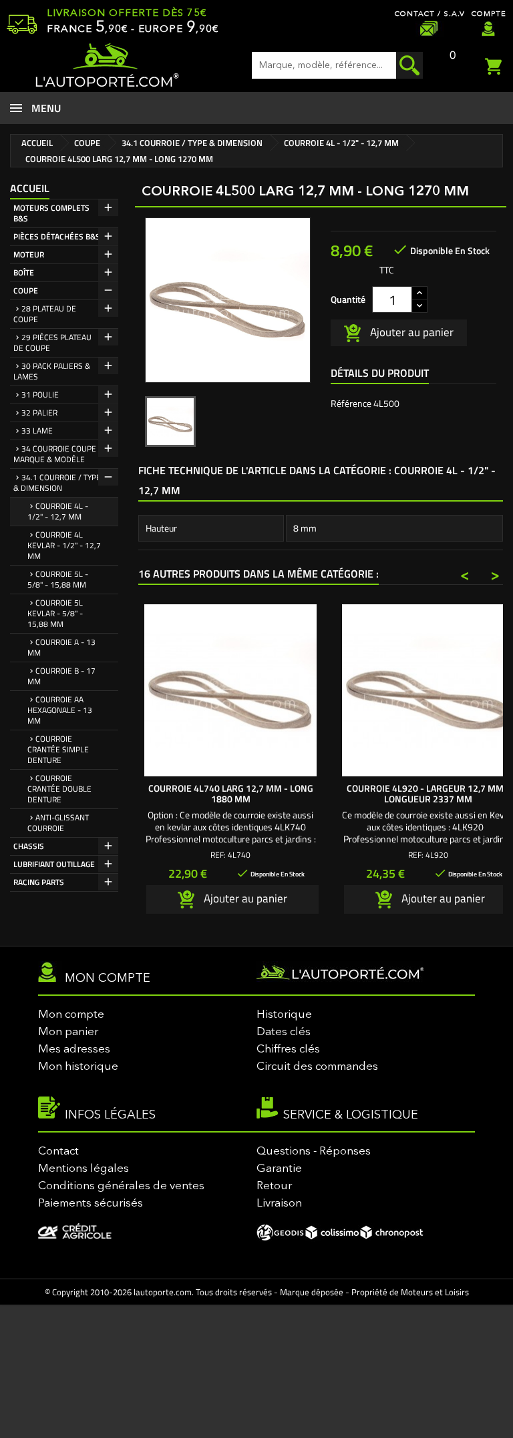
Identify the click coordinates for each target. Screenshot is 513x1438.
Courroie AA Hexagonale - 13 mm (59, 710)
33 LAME (37, 430)
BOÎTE (23, 272)
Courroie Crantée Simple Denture (58, 749)
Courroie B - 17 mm (61, 676)
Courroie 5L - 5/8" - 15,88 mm (57, 579)
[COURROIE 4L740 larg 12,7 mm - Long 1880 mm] (230, 690)
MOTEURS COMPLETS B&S (51, 213)
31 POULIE (40, 394)
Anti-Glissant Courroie (58, 822)
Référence (351, 404)
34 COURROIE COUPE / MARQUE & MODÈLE (57, 454)
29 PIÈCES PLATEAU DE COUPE (52, 342)
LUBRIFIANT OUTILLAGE (54, 864)
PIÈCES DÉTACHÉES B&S (56, 236)
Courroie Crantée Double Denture (59, 789)
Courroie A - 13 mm (61, 647)
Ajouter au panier (410, 331)
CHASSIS (28, 846)
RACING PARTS (38, 882)
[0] (495, 65)
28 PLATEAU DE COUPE (44, 313)
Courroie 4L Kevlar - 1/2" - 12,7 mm (64, 545)
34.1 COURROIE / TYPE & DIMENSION (57, 482)
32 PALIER (39, 412)
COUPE (25, 290)
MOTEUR (28, 254)
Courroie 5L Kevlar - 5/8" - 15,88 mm (55, 613)
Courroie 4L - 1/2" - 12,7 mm (57, 511)
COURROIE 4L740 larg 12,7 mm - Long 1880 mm (230, 793)
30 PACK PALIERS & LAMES (51, 371)
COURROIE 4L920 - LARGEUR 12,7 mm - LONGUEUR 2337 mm (428, 793)
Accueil (29, 188)
